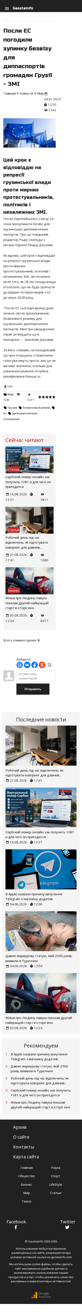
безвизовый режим (36, 408)
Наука (55, 1167)
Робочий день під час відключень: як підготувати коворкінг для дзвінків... (26, 542)
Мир (11, 394)
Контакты (23, 1147)
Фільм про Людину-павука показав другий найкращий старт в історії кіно (27, 603)
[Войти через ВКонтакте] (27, 665)
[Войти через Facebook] (34, 665)
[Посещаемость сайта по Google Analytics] (41, 1297)
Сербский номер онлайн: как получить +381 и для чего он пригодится (28, 482)
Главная (26, 1167)
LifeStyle (55, 1184)
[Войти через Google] (49, 665)
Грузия (12, 408)
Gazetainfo (23, 8)
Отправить (32, 689)
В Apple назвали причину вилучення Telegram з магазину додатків (39, 1056)
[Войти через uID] (19, 665)
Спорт (55, 1176)
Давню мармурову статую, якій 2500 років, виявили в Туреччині (39, 1068)
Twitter (67, 1222)
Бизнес (26, 1184)
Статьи (55, 1193)
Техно (26, 1201)
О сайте (21, 1137)
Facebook (16, 1222)
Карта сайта (26, 1157)
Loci (10, 386)
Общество (26, 1176)
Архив (19, 1127)
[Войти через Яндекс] (42, 665)
